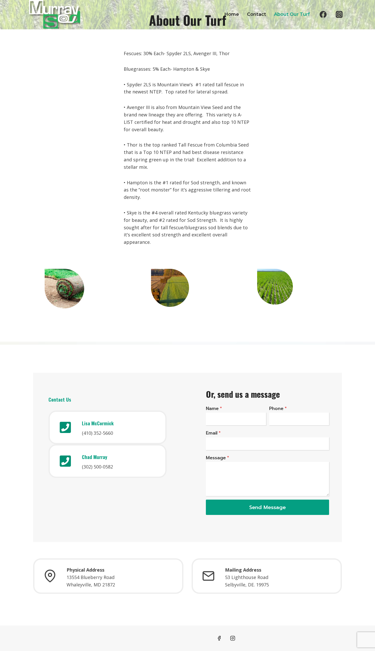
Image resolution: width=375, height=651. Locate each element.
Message (217, 457)
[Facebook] (323, 14)
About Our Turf (292, 14)
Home (231, 14)
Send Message (267, 507)
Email (213, 433)
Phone (278, 408)
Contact (256, 14)
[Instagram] (339, 14)
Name (214, 408)
